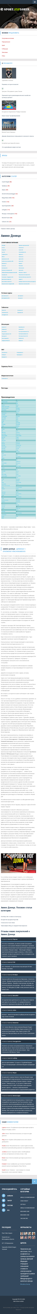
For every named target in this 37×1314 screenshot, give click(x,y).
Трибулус (4, 186)
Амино (4, 190)
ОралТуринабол (6, 205)
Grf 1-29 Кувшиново (7, 1243)
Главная (3, 228)
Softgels (4, 209)
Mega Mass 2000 (6, 197)
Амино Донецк (10, 228)
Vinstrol (4, 201)
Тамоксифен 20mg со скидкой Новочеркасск (14, 925)
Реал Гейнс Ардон (7, 1233)
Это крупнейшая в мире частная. (11, 147)
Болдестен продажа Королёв (9, 919)
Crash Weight (5, 182)
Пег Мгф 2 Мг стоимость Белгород (11, 916)
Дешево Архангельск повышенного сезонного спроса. (18, 136)
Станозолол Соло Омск (8, 922)
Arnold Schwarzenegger (8, 193)
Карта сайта (18, 1305)
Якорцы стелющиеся (8, 213)
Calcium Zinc (5, 221)
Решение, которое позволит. (10, 84)
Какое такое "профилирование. (11, 115)
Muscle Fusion (6, 217)
